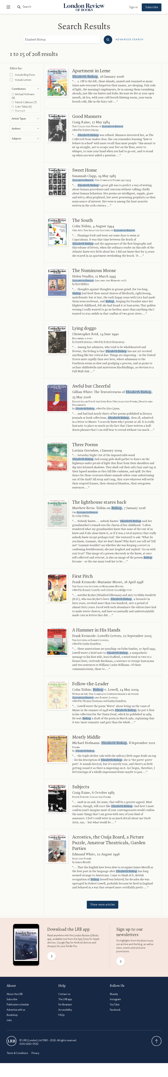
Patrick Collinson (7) (25, 102)
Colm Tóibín (82, 516)
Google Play (63, 942)
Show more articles (102, 904)
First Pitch (82, 576)
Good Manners (87, 116)
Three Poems (85, 444)
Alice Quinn (112, 408)
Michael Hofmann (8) (23, 96)
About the (14, 994)
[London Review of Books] (11, 1041)
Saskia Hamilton (92, 644)
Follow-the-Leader (90, 684)
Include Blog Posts (24, 75)
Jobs (9, 1020)
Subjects (80, 787)
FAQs (61, 1015)
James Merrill (82, 862)
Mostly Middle (86, 737)
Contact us (64, 994)
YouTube (114, 1004)
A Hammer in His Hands (96, 630)
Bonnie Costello (91, 590)
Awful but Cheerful (91, 386)
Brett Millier (82, 284)
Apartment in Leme (91, 70)
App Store (83, 939)
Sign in (133, 7)
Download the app (68, 929)
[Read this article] (57, 82)
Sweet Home (84, 170)
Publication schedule (18, 1004)
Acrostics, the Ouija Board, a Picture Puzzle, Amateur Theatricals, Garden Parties (108, 843)
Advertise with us (16, 1010)
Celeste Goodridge (115, 590)
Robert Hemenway (114, 342)
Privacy (35, 1053)
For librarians (65, 1004)
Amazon (51, 946)
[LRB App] (26, 945)
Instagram (115, 999)
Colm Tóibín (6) (23, 106)
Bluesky (114, 994)
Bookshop (12, 1015)
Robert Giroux (90, 130)
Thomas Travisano (93, 701)
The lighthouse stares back (99, 502)
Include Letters (22, 80)
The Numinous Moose (94, 270)
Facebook (115, 1010)
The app (65, 999)
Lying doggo (84, 328)
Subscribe (151, 7)
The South (82, 220)
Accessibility (65, 1010)
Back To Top (156, 1041)
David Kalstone (83, 342)
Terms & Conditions (17, 1053)
